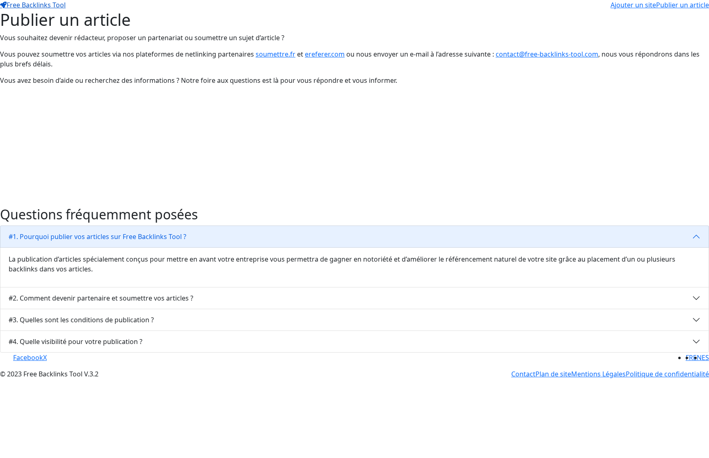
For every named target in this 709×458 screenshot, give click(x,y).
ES (705, 357)
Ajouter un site (633, 4)
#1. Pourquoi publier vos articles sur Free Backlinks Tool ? (97, 236)
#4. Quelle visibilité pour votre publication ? (75, 341)
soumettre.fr (275, 54)
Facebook (28, 357)
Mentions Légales (598, 373)
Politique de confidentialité (667, 373)
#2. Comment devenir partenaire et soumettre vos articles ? (101, 298)
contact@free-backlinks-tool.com (547, 54)
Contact (523, 373)
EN (697, 357)
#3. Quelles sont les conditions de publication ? (81, 319)
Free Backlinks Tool (36, 4)
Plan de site (553, 373)
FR (689, 357)
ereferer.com (325, 54)
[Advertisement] (246, 149)
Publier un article (682, 4)
